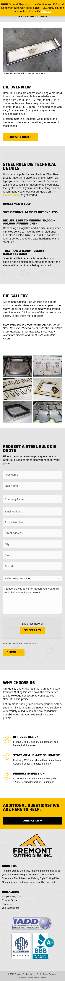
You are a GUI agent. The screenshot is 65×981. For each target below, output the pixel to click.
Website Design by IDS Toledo (32, 978)
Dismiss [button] (46, 11)
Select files (32, 630)
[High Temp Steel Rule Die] (17, 366)
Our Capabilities (10, 908)
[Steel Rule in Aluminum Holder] (17, 412)
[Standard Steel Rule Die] (17, 389)
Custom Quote (9, 900)
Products (6, 904)
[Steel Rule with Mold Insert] (47, 412)
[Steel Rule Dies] (47, 389)
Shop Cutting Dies (12, 896)
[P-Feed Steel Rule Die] (47, 366)
